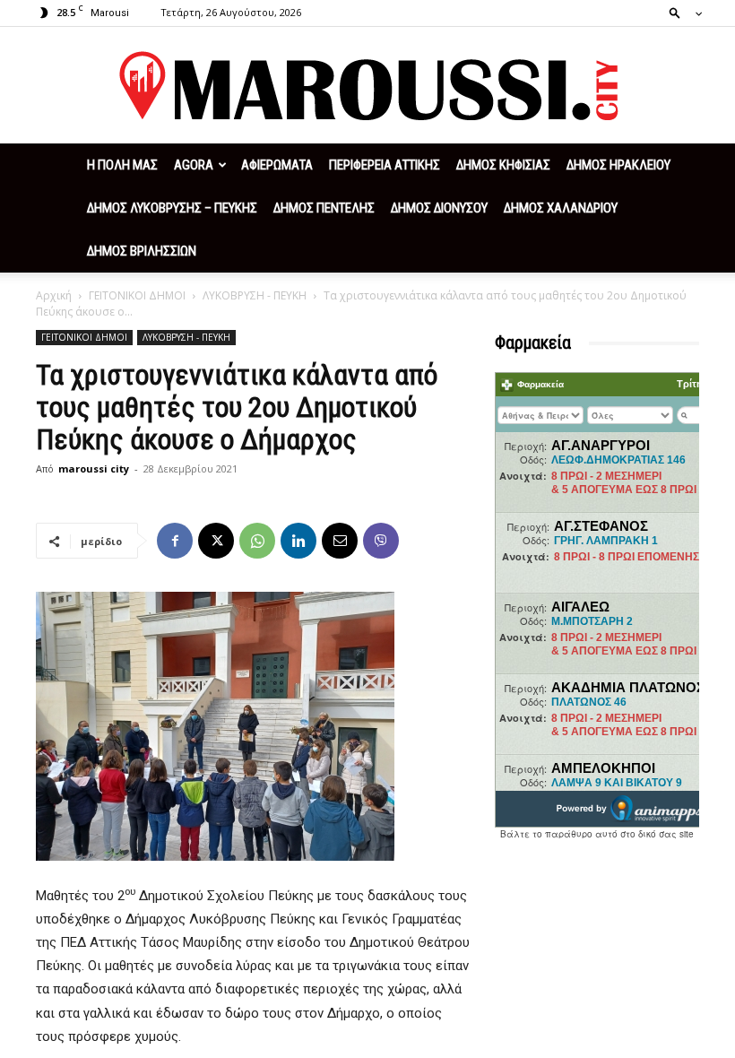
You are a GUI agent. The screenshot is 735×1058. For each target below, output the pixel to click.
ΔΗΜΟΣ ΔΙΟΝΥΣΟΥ (439, 208)
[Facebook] (175, 541)
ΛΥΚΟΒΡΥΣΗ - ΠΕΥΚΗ (255, 295)
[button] (680, 12)
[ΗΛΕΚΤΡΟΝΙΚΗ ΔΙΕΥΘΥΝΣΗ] (340, 541)
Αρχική (54, 295)
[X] (216, 541)
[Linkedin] (298, 541)
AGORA (193, 165)
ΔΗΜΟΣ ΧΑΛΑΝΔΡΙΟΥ (561, 208)
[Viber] (381, 541)
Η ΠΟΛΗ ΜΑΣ (122, 165)
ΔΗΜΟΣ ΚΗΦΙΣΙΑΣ (503, 165)
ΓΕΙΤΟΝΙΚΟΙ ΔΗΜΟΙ (137, 295)
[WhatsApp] (257, 541)
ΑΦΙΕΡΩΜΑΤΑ (277, 165)
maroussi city (93, 468)
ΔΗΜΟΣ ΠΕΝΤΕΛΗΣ (324, 208)
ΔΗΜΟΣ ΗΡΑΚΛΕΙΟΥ (618, 165)
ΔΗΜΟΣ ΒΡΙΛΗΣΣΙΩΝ (141, 251)
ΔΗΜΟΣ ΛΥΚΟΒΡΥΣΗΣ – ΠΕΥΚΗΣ (172, 208)
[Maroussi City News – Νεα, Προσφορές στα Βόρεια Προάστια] (367, 86)
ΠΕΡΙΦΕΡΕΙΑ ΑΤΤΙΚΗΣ (384, 165)
